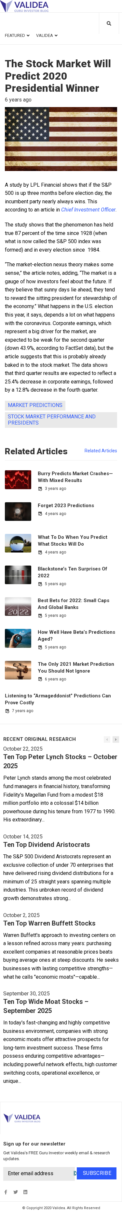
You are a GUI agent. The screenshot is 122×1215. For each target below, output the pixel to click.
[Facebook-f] (5, 1192)
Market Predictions (35, 405)
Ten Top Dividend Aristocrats (46, 845)
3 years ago (55, 488)
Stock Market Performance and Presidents (52, 419)
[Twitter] (15, 1192)
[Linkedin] (25, 1192)
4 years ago (55, 513)
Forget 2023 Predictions (66, 505)
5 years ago (55, 584)
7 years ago (22, 711)
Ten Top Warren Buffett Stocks (49, 923)
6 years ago (55, 679)
